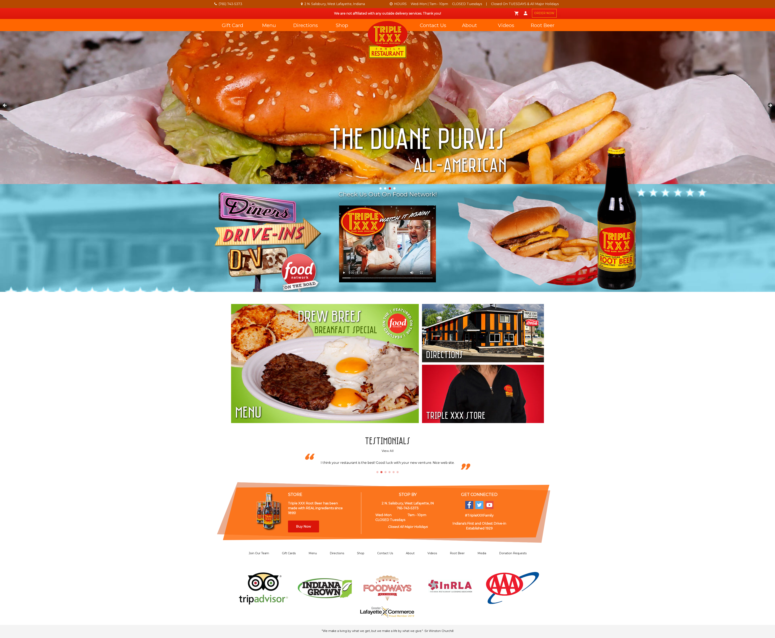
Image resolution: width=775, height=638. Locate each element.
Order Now (360, 170)
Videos (506, 25)
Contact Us (433, 25)
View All (388, 451)
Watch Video (418, 170)
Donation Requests (513, 553)
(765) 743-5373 (230, 4)
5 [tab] (394, 472)
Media (482, 553)
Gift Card (232, 25)
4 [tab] (390, 472)
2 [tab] (381, 472)
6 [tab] (398, 472)
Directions (305, 25)
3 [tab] (385, 472)
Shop (342, 25)
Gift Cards (289, 553)
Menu (269, 25)
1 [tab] (377, 472)
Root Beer (542, 25)
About (469, 25)
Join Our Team (259, 553)
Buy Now (303, 526)
